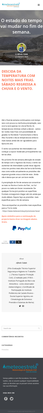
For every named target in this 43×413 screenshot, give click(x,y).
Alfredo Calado (22, 54)
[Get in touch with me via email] (23, 306)
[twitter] (11, 399)
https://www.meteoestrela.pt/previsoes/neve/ (21, 211)
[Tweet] (19, 242)
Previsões (5, 350)
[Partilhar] (12, 242)
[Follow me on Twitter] (20, 306)
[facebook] (6, 399)
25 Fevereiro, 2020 (21, 57)
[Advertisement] (21, 105)
